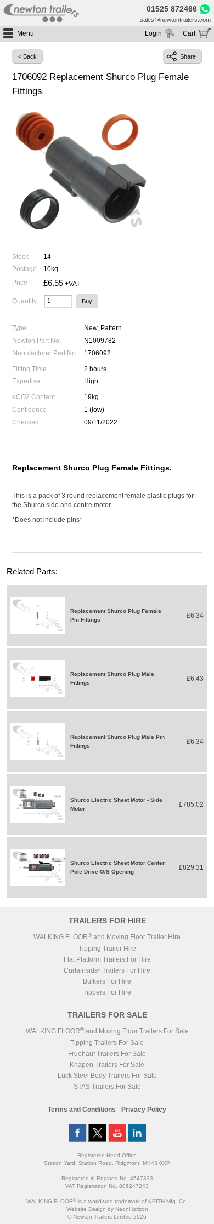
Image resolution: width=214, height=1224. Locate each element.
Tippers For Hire (107, 992)
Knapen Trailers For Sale (107, 1064)
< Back (27, 56)
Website (86, 1209)
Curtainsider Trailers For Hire (107, 970)
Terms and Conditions (82, 1109)
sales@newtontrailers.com (175, 19)
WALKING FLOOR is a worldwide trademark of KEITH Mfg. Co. (107, 1201)
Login (153, 33)
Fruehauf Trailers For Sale (107, 1054)
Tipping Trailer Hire (107, 948)
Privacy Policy (143, 1109)
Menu (25, 33)
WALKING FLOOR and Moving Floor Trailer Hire (107, 937)
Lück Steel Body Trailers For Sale (107, 1075)
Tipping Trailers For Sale (107, 1043)
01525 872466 (172, 8)
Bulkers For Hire (107, 981)
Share (188, 56)
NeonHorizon (131, 1209)
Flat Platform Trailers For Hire (107, 959)
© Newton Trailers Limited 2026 (107, 1217)
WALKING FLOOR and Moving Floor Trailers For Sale (107, 1031)
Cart (189, 33)
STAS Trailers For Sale (107, 1086)
